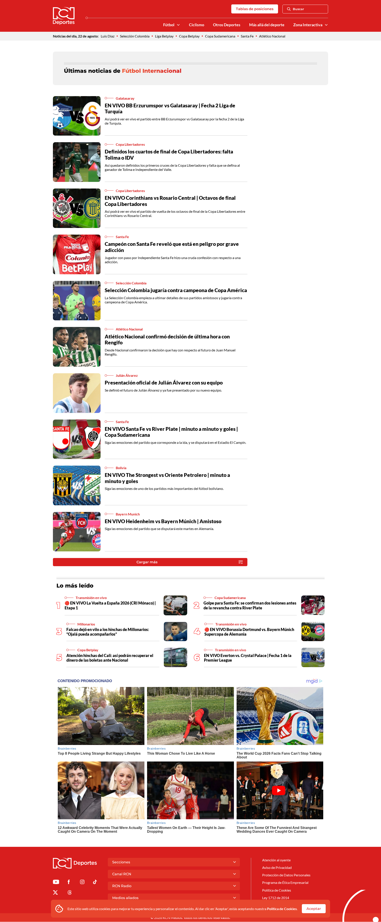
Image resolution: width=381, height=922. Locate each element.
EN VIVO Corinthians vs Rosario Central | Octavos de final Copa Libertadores (170, 201)
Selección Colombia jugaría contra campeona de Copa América (176, 290)
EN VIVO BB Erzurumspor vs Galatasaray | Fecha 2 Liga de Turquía (170, 108)
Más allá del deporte (266, 24)
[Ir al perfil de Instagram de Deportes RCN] (82, 883)
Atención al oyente (276, 860)
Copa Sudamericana (220, 36)
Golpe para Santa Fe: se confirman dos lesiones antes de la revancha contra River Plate (250, 605)
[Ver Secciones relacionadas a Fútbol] (178, 25)
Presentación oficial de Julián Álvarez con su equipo (164, 382)
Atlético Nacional (272, 36)
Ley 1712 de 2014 (275, 898)
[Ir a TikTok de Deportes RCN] (95, 883)
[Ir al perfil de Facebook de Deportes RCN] (69, 883)
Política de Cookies (282, 909)
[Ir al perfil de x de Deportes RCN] (55, 893)
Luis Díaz (107, 36)
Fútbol (168, 24)
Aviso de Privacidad (277, 867)
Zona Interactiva (307, 24)
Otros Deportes (226, 24)
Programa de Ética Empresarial (285, 882)
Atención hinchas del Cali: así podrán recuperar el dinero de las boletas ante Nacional (109, 658)
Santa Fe (247, 36)
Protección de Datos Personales (286, 875)
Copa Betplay (189, 36)
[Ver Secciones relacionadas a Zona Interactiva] (326, 25)
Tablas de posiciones (254, 9)
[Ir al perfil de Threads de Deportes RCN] (70, 893)
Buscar (298, 9)
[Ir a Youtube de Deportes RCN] (56, 883)
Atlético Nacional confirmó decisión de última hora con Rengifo (167, 339)
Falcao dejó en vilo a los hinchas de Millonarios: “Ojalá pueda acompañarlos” (107, 632)
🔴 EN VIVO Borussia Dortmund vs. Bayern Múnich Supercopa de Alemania (249, 632)
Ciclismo (196, 24)
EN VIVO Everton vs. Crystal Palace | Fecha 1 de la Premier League (247, 658)
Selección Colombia (134, 36)
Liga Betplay (164, 36)
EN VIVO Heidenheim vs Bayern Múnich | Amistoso (163, 521)
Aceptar (313, 909)
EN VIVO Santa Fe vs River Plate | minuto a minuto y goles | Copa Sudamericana (171, 432)
